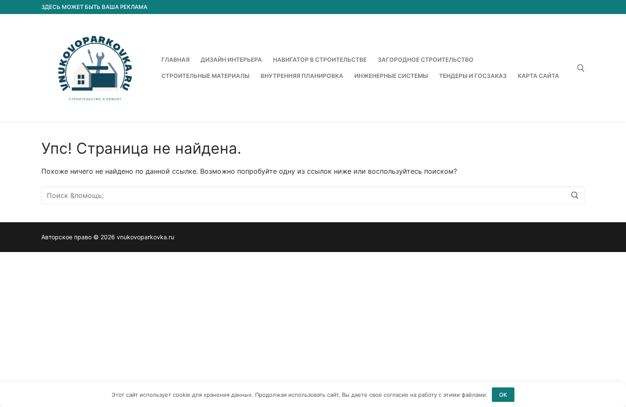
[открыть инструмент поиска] (581, 68)
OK (503, 394)
